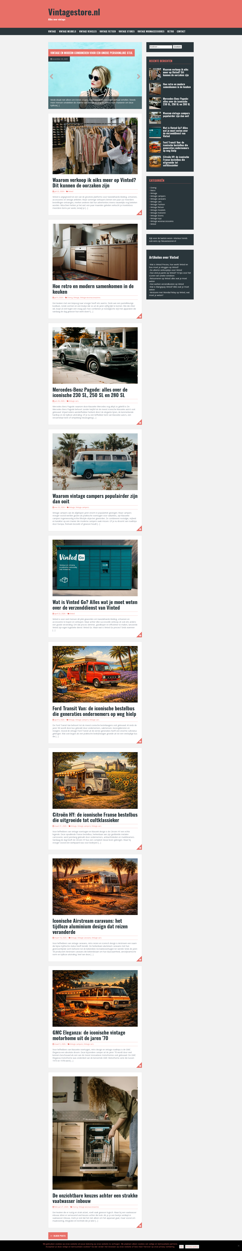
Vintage (52, 31)
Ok (181, 1247)
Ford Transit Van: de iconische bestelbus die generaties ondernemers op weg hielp (94, 710)
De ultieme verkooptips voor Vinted (166, 270)
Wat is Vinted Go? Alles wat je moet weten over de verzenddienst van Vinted (95, 604)
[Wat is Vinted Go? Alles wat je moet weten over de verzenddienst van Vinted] (95, 567)
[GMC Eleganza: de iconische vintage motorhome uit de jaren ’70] (95, 998)
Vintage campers (82, 507)
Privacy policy (192, 1247)
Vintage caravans (84, 938)
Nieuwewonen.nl (168, 241)
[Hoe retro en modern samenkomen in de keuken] (95, 251)
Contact (181, 31)
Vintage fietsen (108, 31)
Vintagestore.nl (74, 11)
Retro (170, 31)
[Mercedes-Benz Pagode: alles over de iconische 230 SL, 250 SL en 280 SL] (95, 355)
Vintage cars (73, 401)
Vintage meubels (67, 31)
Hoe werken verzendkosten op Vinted (167, 284)
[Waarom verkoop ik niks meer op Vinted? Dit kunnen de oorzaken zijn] (95, 145)
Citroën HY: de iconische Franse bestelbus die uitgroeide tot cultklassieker (95, 817)
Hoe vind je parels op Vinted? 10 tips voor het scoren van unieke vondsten (170, 274)
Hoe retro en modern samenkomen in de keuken (93, 288)
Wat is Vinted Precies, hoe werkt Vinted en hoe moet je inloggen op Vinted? (168, 266)
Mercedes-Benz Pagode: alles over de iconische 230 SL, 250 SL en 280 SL (90, 392)
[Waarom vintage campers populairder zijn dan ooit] (95, 461)
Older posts (59, 1235)
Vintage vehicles (88, 31)
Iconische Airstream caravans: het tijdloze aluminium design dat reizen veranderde (90, 926)
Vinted (70, 191)
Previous (52, 76)
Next (137, 76)
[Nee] (238, 1245)
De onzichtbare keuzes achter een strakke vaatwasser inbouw (95, 1198)
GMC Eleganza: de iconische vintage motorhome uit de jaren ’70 (89, 1035)
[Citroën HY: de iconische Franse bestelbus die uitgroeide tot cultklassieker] (95, 780)
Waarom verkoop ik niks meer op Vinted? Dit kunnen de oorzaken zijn (94, 182)
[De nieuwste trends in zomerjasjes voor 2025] (95, 75)
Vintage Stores (127, 31)
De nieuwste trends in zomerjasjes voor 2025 (78, 53)
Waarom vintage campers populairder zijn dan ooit (95, 498)
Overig (70, 297)
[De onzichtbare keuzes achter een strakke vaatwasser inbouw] (95, 1132)
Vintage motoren (158, 212)
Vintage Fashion (157, 204)
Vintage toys (156, 218)
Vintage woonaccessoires (151, 31)
